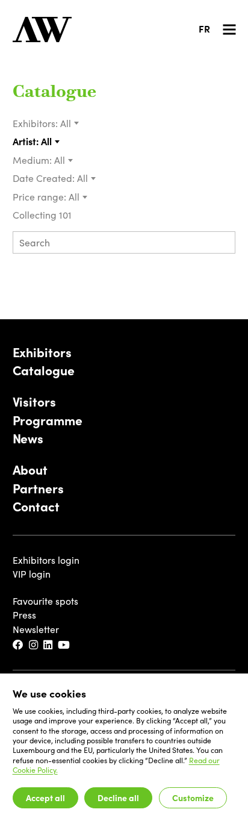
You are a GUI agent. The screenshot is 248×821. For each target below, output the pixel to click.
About (30, 469)
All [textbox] (65, 123)
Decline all (118, 797)
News (28, 438)
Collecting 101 (43, 214)
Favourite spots (45, 601)
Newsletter (36, 629)
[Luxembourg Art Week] (42, 29)
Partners (38, 488)
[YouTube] (64, 645)
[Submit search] (222, 244)
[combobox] (69, 123)
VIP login (32, 573)
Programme (47, 420)
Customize (193, 797)
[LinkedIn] (48, 645)
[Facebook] (19, 645)
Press (24, 614)
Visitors (34, 401)
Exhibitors (42, 352)
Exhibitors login (46, 560)
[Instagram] (34, 645)
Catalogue (54, 92)
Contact (36, 506)
